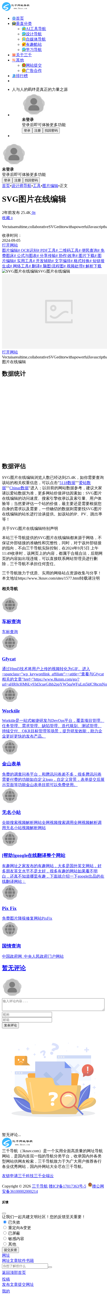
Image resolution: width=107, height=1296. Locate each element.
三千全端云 (44, 1176)
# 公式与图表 (25, 255)
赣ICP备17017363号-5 (67, 1186)
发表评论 (10, 1025)
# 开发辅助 (42, 261)
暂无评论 (14, 968)
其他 (11, 1244)
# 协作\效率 (66, 255)
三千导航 (40, 1186)
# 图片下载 (85, 255)
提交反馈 (10, 1250)
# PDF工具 (46, 250)
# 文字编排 (61, 261)
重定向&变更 (19, 1228)
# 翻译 (34, 266)
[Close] (4, 1213)
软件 (22, 1260)
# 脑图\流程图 (52, 266)
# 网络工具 (19, 266)
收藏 (7, 218)
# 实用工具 (23, 261)
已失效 (13, 1222)
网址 (6, 1260)
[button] (6, 1255)
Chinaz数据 (19, 488)
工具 (37, 186)
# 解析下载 (92, 266)
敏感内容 (15, 1239)
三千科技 (26, 1176)
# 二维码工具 (67, 250)
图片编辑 (50, 186)
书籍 (30, 1260)
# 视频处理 (73, 266)
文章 (14, 1260)
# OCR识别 (27, 250)
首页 (6, 186)
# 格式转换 (80, 261)
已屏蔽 (13, 1233)
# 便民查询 (88, 250)
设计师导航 (21, 186)
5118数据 (67, 483)
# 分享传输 (46, 255)
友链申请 (10, 1176)
